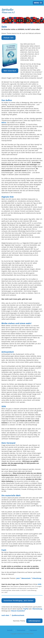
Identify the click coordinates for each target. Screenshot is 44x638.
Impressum (33, 630)
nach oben (5, 615)
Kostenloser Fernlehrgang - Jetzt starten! (18, 600)
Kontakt (9, 630)
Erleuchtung (36, 578)
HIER (39, 584)
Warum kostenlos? (18, 611)
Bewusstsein (26, 578)
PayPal (25, 609)
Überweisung (37, 609)
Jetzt (18, 578)
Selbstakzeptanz (34, 621)
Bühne (3, 122)
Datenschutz (21, 630)
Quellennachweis (18, 615)
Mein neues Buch (10, 71)
